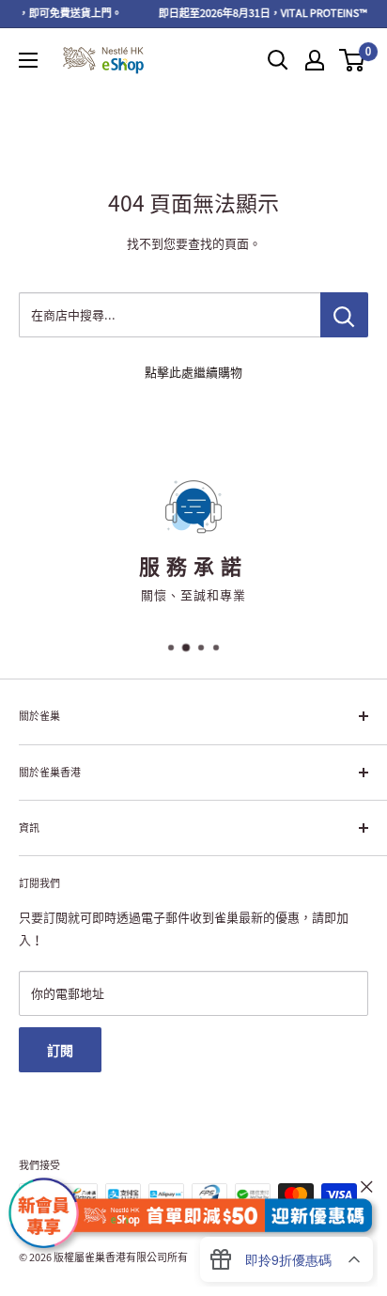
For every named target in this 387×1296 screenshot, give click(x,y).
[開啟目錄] (28, 60)
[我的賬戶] (314, 60)
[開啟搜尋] (278, 60)
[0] (352, 60)
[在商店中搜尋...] (344, 314)
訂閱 (60, 1049)
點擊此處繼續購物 (193, 372)
